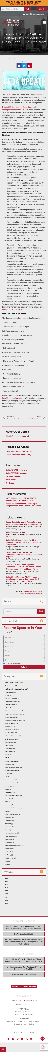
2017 (6, 897)
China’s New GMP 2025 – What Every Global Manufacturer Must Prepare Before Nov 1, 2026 (23, 960)
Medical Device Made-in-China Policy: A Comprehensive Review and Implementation (23, 505)
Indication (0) (9, 824)
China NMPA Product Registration (19, 451)
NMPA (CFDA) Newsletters (16, 473)
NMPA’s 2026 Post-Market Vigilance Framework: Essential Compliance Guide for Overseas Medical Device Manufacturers (23, 567)
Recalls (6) (8, 755)
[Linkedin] (22, 1039)
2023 (6, 878)
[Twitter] (18, 1039)
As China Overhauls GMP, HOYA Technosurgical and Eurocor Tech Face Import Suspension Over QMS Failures (23, 942)
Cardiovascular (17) (10, 827)
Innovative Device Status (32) (13, 808)
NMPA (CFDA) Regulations (16, 470)
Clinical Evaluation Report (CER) (18, 455)
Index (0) (7, 802)
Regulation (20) (9, 817)
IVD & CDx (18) (9, 786)
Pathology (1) (9, 855)
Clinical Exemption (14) (11, 723)
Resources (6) (9, 764)
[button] (44, 22)
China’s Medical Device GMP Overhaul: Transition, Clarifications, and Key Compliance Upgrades (24, 554)
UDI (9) (7, 758)
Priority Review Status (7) (12, 814)
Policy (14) (8, 811)
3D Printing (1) (9, 773)
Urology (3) (8, 864)
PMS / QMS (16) (10, 745)
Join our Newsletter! (14, 664)
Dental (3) (8, 830)
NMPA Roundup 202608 (15, 532)
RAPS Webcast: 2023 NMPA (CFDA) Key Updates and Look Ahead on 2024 (22, 499)
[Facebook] (13, 1039)
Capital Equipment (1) (11, 780)
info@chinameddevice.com (26, 1000)
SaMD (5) (8, 789)
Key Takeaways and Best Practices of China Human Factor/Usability (23, 968)
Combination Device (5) (11, 783)
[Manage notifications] (43, 1047)
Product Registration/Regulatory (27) (16, 689)
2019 (6, 891)
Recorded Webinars (13, 476)
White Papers (11, 480)
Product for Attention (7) (12, 770)
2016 (6, 900)
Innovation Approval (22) (13, 701)
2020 (6, 888)
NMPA (8, 95)
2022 (6, 881)
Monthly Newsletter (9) (12, 761)
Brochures (10, 483)
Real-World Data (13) (11, 733)
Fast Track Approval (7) (12, 698)
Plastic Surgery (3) (10, 858)
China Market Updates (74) (13, 767)
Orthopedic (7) (9, 852)
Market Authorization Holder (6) (14, 711)
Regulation (39, 593)
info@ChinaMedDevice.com (13, 310)
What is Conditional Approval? (18, 436)
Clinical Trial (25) (10, 726)
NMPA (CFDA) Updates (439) (14, 683)
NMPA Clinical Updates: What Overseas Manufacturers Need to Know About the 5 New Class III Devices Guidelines (22, 579)
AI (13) (7, 776)
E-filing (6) (8, 695)
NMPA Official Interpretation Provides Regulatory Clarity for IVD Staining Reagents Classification (23, 542)
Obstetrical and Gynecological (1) (14, 845)
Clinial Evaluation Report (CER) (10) (15, 720)
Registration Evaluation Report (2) (14, 714)
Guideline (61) (9, 805)
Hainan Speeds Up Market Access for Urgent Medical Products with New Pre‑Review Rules (24, 523)
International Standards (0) (13, 795)
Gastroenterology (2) (11, 836)
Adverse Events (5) (10, 748)
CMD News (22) (10, 792)
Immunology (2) (9, 842)
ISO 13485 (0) (9, 798)
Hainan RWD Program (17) (13, 736)
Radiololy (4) (8, 861)
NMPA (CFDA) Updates (30, 591)
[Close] (3, 1049)
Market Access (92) (11, 686)
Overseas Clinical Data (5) (12, 729)
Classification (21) (10, 692)
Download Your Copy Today (24, 4)
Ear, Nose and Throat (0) (12, 833)
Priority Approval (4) (11, 704)
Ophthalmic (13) (10, 848)
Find (27, 9)
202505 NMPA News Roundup (24, 974)
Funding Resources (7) (12, 739)
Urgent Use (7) (10, 708)
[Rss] (27, 1039)
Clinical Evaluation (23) (12, 717)
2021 (6, 884)
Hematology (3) (9, 839)
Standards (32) (9, 820)
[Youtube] (8, 1039)
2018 (6, 894)
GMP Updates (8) (10, 751)
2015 (6, 903)
